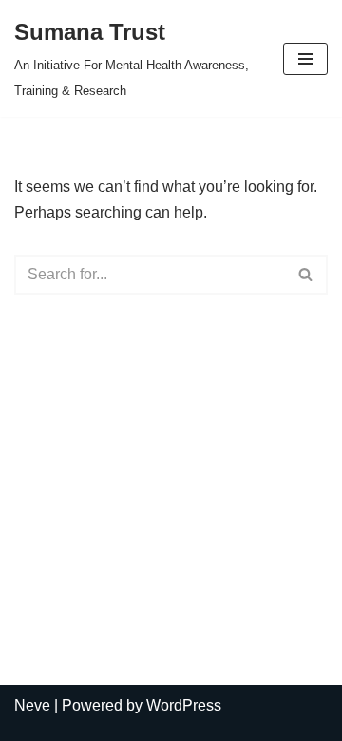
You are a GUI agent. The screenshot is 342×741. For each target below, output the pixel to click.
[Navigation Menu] (305, 59)
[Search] (306, 274)
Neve (32, 705)
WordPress (183, 705)
